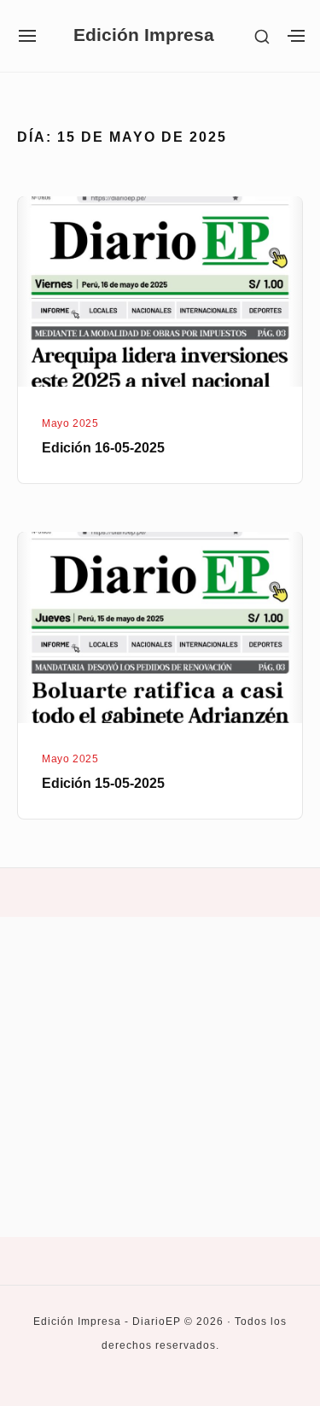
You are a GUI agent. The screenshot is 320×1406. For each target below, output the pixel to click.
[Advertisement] (160, 1077)
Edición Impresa (143, 35)
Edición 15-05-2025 (103, 783)
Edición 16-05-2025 (103, 447)
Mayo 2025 (70, 423)
